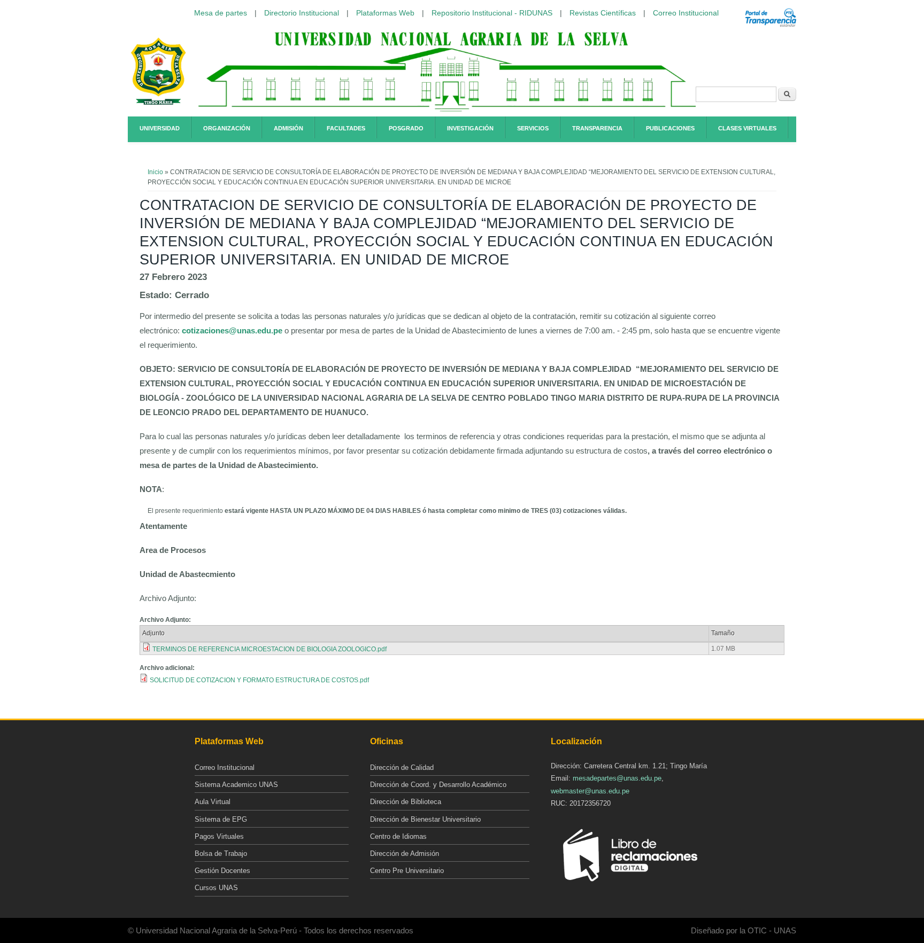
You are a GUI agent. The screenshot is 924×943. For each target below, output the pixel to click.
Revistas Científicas (602, 13)
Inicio (155, 172)
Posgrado (406, 128)
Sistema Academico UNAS (236, 785)
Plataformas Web (385, 13)
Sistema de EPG (221, 819)
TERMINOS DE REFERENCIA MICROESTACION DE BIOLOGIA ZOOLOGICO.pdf (269, 649)
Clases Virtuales (747, 128)
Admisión (288, 128)
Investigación (470, 128)
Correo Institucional (686, 13)
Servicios (533, 128)
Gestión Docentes (222, 871)
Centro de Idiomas (398, 836)
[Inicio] (158, 103)
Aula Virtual (212, 802)
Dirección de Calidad (402, 767)
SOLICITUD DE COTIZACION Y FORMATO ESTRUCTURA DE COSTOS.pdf (259, 680)
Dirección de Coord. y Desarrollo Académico (438, 785)
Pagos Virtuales (219, 836)
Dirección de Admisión (404, 854)
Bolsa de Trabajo (221, 854)
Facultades (346, 128)
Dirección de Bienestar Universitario (425, 819)
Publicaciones (670, 128)
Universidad (160, 128)
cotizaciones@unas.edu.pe (232, 330)
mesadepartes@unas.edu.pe (617, 778)
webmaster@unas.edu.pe (590, 791)
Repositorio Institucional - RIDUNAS (492, 13)
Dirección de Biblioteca (405, 802)
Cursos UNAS (216, 888)
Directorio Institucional (301, 13)
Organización (226, 128)
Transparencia (597, 128)
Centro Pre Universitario (407, 871)
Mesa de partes (220, 13)
